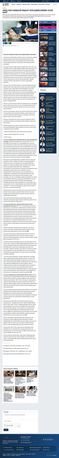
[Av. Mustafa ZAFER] (42, 127)
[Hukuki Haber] (6, 4)
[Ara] (54, 4)
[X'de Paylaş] (6, 43)
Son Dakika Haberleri (35, 449)
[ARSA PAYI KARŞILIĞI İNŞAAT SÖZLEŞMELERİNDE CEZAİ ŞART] (20, 31)
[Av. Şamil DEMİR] (42, 144)
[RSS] (52, 439)
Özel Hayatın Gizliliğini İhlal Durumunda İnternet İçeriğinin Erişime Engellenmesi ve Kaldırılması (50, 123)
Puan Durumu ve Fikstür (9, 449)
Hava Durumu (21, 447)
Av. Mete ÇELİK (49, 132)
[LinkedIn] (50, 439)
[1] (4, 345)
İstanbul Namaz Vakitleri (36, 447)
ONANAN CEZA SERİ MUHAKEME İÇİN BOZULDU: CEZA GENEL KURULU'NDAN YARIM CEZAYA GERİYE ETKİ (50, 134)
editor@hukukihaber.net (26, 442)
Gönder (6, 429)
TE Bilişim (54, 455)
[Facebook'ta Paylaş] (4, 43)
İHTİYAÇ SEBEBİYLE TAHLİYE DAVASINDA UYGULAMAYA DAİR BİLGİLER (50, 140)
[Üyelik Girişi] (55, 1)
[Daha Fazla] (10, 43)
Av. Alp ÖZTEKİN (49, 120)
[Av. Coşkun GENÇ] (42, 150)
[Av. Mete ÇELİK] (42, 133)
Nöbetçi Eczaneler (8, 447)
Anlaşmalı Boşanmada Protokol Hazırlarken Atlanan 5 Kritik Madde (31, 394)
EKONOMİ (13, 455)
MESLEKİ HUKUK (26, 4)
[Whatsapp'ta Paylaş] (8, 43)
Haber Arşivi (47, 449)
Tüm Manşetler (21, 449)
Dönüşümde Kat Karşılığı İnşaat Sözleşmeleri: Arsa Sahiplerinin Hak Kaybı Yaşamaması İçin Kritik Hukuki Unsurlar (20, 395)
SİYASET (8, 455)
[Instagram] (48, 439)
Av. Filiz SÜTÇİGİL (49, 97)
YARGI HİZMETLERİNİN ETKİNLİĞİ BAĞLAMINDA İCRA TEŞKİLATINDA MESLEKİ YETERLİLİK (50, 128)
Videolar (13, 1)
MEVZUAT (47, 4)
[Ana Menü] (55, 4)
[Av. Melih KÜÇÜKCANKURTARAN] (42, 110)
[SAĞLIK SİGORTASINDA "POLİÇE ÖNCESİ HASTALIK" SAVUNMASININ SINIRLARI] (32, 373)
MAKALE (13, 4)
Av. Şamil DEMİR (49, 143)
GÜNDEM (4, 455)
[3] (4, 351)
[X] (46, 439)
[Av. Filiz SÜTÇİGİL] (42, 98)
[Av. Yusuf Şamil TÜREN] (42, 104)
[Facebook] (43, 439)
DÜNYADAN (17, 455)
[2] (4, 348)
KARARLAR (18, 4)
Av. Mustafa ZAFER (50, 126)
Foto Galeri (7, 1)
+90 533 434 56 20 (25, 440)
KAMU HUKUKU (34, 4)
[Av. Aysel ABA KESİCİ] (42, 116)
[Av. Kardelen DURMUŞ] (42, 138)
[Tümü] (54, 90)
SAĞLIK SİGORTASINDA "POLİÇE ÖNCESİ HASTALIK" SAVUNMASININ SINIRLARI (49, 112)
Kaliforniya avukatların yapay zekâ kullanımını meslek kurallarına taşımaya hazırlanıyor (50, 145)
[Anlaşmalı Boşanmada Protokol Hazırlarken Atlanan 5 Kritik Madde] (32, 389)
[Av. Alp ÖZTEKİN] (42, 122)
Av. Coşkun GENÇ (49, 148)
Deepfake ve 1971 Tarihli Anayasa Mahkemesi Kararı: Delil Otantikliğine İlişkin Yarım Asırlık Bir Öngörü (50, 151)
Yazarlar (19, 1)
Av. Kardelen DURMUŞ (50, 137)
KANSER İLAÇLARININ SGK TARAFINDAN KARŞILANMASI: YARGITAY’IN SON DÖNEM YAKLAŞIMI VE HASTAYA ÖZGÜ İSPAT (8, 380)
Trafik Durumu (47, 447)
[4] (4, 354)
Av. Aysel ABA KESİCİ (50, 115)
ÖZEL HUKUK (41, 4)
